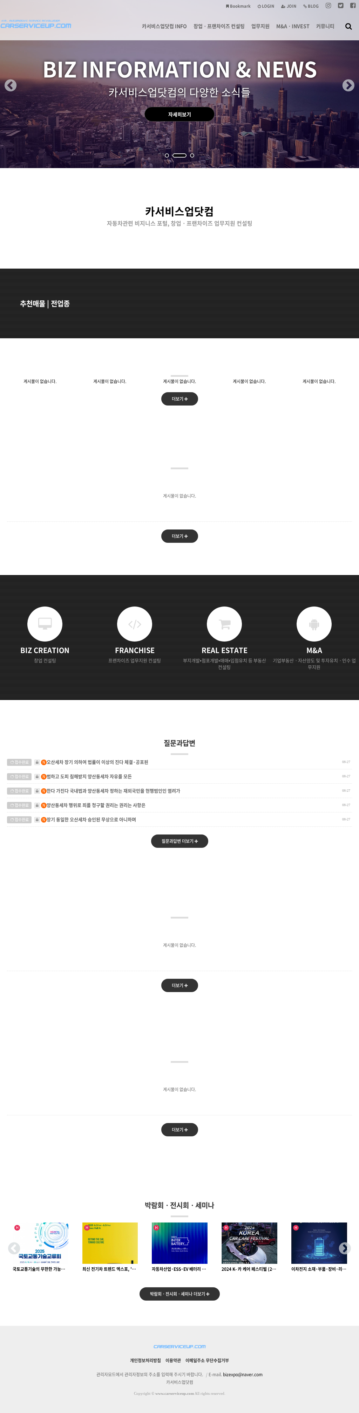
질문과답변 (179, 743)
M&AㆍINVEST (293, 25)
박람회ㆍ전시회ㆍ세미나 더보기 (178, 1294)
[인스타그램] (328, 6)
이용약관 (173, 1360)
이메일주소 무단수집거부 (207, 1360)
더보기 (178, 399)
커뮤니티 (325, 25)
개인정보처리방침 (145, 1360)
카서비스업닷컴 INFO (164, 25)
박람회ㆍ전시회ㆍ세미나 (179, 1205)
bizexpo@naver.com (243, 1374)
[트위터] (340, 6)
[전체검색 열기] (348, 26)
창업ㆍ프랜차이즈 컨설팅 (219, 25)
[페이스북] (353, 6)
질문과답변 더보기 (178, 841)
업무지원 (260, 25)
